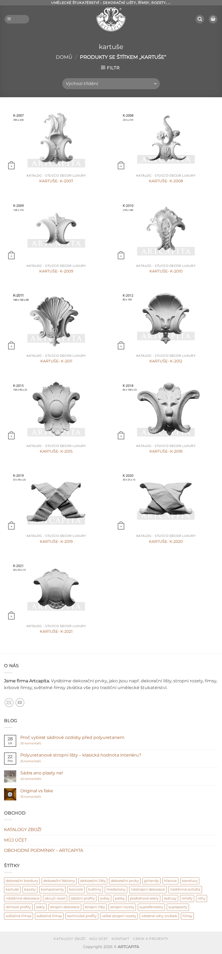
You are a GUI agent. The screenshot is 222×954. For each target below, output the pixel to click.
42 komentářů (36, 779)
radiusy (170, 898)
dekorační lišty (93, 881)
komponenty (52, 889)
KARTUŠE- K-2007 (56, 181)
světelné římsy (49, 916)
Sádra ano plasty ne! (41, 772)
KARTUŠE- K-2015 (56, 451)
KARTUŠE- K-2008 (166, 181)
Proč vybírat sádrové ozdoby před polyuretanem (72, 737)
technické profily (82, 916)
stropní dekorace (65, 907)
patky (120, 898)
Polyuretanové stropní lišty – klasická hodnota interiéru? (80, 755)
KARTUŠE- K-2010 (165, 271)
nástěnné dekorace (23, 898)
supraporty (177, 907)
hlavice (170, 881)
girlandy (151, 881)
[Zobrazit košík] (213, 19)
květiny (94, 889)
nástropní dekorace (148, 889)
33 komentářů (36, 797)
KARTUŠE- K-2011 (56, 361)
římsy (187, 916)
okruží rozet (55, 898)
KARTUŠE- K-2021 (56, 631)
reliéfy (187, 898)
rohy (201, 898)
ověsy (105, 898)
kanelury (190, 881)
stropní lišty (95, 907)
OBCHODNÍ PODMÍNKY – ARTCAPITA (43, 850)
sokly (40, 907)
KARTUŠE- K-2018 (165, 451)
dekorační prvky (125, 881)
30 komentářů (41, 743)
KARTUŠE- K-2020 (166, 541)
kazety (30, 889)
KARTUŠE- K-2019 (56, 541)
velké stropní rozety (119, 916)
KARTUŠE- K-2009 (56, 271)
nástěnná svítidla (185, 889)
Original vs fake (36, 790)
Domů (64, 57)
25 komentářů (41, 761)
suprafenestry (151, 907)
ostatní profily (83, 898)
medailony (116, 889)
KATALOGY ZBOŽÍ (22, 829)
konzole (76, 889)
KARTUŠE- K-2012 (165, 361)
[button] (17, 19)
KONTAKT (120, 939)
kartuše (12, 889)
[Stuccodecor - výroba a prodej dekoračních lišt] (111, 19)
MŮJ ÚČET (15, 840)
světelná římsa (18, 916)
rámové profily (18, 907)
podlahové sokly (144, 898)
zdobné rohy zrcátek (159, 916)
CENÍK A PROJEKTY (150, 939)
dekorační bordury (22, 881)
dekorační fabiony (59, 881)
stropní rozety (122, 907)
